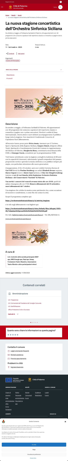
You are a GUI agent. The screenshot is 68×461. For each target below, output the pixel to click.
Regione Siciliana (9, 2)
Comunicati (28, 395)
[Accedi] (60, 2)
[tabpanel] (34, 305)
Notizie (27, 392)
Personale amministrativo (19, 396)
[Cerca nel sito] (60, 7)
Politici (17, 392)
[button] (65, 421)
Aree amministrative (9, 399)
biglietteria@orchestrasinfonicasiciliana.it (27, 215)
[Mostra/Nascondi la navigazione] (2, 7)
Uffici (6, 404)
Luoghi (47, 392)
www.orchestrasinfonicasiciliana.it (18, 219)
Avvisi (27, 398)
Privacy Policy (33, 458)
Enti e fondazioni (8, 408)
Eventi (47, 395)
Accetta (34, 445)
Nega (34, 449)
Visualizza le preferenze (34, 454)
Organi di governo (8, 393)
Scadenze (38, 392)
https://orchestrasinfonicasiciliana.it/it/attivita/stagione (27, 201)
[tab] (30, 322)
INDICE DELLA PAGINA (12, 69)
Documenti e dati (19, 402)
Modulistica (38, 395)
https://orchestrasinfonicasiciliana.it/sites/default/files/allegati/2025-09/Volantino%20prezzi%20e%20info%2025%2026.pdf (33, 210)
